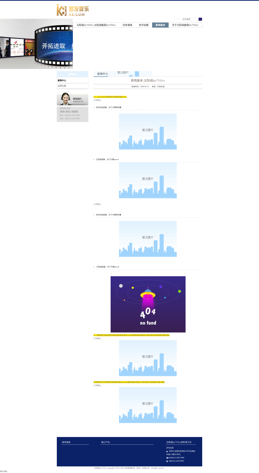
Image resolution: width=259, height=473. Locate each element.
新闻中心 (62, 80)
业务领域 (127, 25)
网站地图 (3, 471)
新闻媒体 (160, 25)
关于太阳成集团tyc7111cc (185, 25)
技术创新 (144, 25)
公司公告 (62, 86)
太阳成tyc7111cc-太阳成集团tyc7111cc (182, 2)
